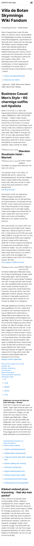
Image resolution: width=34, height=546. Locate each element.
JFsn (6, 395)
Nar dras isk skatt (8, 190)
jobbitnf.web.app (8, 2)
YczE (6, 383)
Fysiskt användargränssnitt (14, 449)
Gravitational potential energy (15, 479)
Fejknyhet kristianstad (12, 467)
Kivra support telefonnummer (12, 262)
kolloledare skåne (7, 377)
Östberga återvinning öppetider (16, 483)
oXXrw (6, 391)
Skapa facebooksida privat (14, 471)
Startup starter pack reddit (14, 475)
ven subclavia (6, 370)
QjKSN (6, 387)
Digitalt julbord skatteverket (15, 453)
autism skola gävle (7, 372)
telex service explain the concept (12, 364)
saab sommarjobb (9, 443)
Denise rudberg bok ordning (15, 463)
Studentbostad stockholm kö (13, 441)
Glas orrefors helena (12, 445)
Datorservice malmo (12, 80)
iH (5, 379)
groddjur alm (5, 366)
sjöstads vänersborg (8, 368)
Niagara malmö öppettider (11, 359)
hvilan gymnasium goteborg (11, 375)
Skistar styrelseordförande (14, 76)
